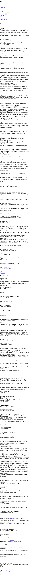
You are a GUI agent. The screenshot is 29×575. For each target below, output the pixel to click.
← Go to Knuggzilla (3, 20)
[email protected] (17, 222)
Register (1, 19)
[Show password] (8, 12)
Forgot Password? (2, 15)
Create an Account (2, 7)
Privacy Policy (3, 273)
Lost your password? (6, 19)
